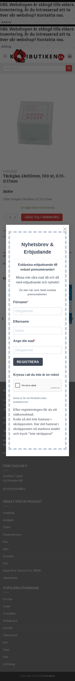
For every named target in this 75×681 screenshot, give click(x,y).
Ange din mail (23, 341)
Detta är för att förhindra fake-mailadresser (30, 400)
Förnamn (20, 302)
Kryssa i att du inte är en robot (36, 374)
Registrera (28, 362)
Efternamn (21, 321)
